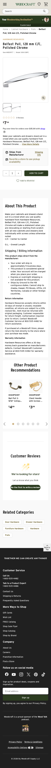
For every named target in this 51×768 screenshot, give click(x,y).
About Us (7, 648)
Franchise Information (13, 657)
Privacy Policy (39, 703)
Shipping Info (39, 153)
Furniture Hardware (14, 528)
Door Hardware (12, 522)
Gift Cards (7, 613)
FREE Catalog (9, 622)
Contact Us (8, 591)
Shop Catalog (9, 631)
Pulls (33, 29)
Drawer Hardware (34, 522)
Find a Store (8, 661)
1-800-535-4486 (10, 586)
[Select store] (40, 4)
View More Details (30, 144)
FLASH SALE (25, 25)
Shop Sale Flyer (10, 626)
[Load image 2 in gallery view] (16, 107)
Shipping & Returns (12, 596)
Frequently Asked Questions (16, 600)
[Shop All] (5, 4)
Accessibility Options (17, 747)
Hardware (34, 528)
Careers (6, 652)
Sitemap (39, 747)
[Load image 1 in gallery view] (7, 107)
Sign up (25, 697)
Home (5, 29)
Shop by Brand (9, 635)
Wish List (7, 617)
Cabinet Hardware (19, 29)
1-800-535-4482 (10, 578)
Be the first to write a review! (25, 487)
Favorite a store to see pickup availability (24, 160)
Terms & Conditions (33, 742)
